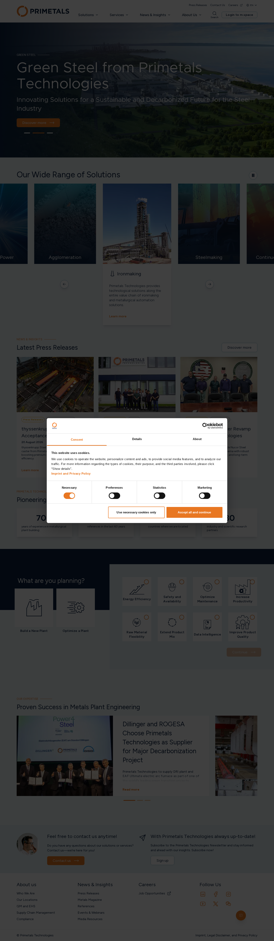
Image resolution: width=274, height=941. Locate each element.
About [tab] (197, 439)
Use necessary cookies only (136, 512)
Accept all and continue (194, 512)
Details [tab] (137, 439)
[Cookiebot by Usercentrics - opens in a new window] (205, 426)
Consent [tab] (77, 439)
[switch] (114, 495)
